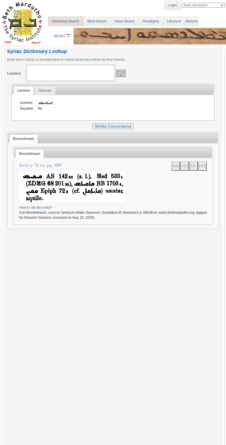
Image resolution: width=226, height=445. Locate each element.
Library (172, 21)
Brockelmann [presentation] (23, 139)
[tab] (23, 90)
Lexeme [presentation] (23, 90)
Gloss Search (125, 21)
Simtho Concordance (113, 126)
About (189, 21)
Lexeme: (14, 73)
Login (172, 5)
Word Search (97, 21)
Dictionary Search (65, 21)
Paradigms (151, 21)
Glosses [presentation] (45, 90)
